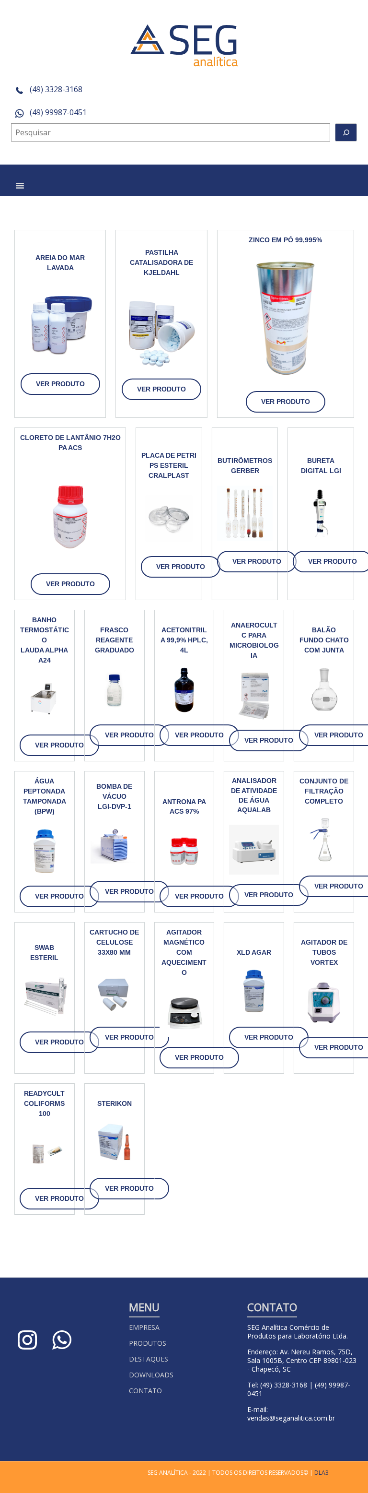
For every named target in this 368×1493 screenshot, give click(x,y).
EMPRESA (144, 1327)
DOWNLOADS (151, 1374)
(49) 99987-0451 (57, 112)
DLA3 (321, 1473)
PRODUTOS (147, 1343)
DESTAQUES (148, 1358)
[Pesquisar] (346, 132)
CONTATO (145, 1390)
